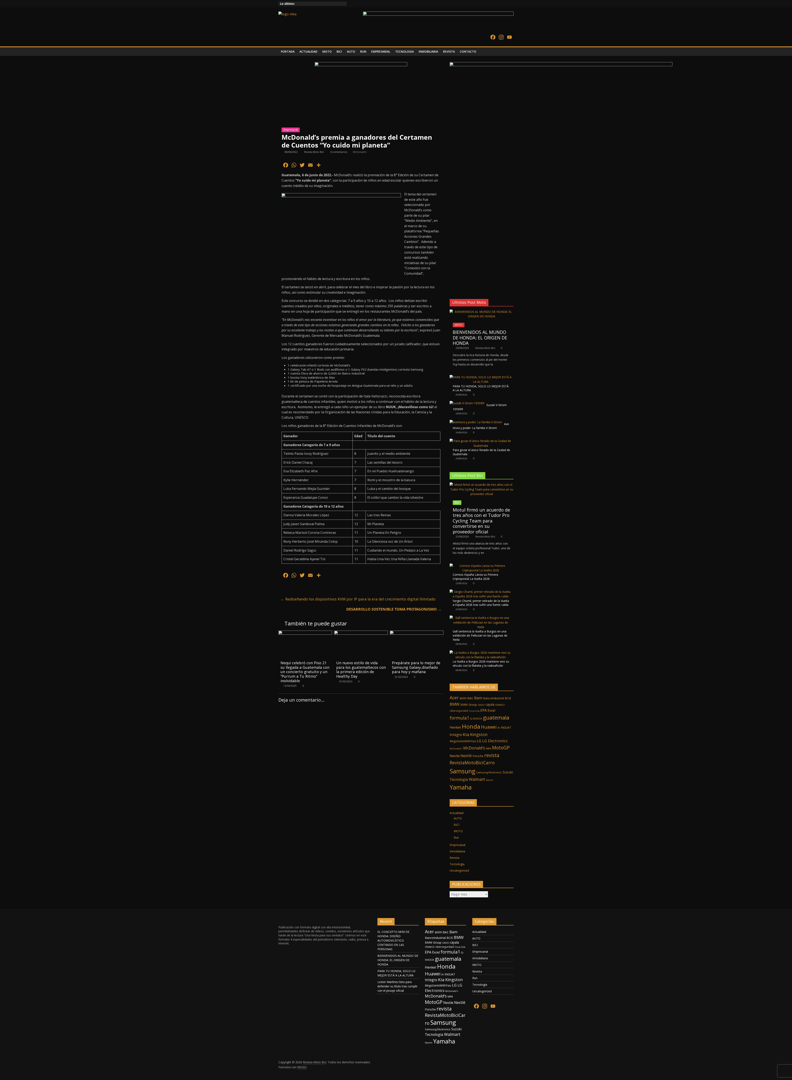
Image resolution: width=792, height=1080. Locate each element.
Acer (454, 698)
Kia (466, 734)
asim (463, 698)
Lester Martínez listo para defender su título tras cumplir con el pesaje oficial (397, 986)
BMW (455, 704)
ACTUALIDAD (308, 51)
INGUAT (506, 727)
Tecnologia (459, 779)
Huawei (489, 727)
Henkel (455, 727)
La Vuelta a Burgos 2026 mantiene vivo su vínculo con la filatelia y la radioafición (481, 663)
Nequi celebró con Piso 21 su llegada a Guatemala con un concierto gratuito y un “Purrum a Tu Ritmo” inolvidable (304, 671)
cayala (490, 704)
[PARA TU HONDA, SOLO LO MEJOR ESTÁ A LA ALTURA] (481, 377)
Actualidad (456, 813)
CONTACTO (468, 51)
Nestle (455, 756)
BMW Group (468, 705)
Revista (454, 858)
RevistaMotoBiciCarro (472, 763)
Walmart (477, 779)
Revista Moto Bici (314, 152)
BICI (339, 51)
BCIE (508, 698)
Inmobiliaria (457, 851)
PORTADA (288, 51)
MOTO (327, 51)
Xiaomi (489, 779)
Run (456, 837)
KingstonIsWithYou (463, 741)
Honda (471, 726)
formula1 (459, 718)
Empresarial (291, 129)
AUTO (351, 51)
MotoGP (501, 747)
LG (479, 740)
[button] (452, 285)
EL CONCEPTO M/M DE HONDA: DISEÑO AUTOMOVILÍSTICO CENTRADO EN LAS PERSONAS (393, 940)
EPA (483, 710)
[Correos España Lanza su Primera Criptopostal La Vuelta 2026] (481, 566)
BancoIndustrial (493, 698)
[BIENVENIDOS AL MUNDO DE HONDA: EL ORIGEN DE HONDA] (482, 312)
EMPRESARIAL (380, 51)
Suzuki (508, 772)
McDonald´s (456, 748)
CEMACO (500, 704)
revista (491, 755)
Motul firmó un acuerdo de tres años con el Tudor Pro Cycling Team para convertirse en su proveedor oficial (481, 521)
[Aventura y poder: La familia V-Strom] (476, 422)
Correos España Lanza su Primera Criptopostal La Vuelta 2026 (475, 577)
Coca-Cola (474, 710)
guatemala (496, 717)
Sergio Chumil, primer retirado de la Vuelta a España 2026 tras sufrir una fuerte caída (481, 603)
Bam (478, 697)
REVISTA (449, 51)
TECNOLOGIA (404, 51)
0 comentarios (338, 152)
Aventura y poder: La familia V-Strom (481, 426)
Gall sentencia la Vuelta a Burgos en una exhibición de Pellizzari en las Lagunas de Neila (480, 635)
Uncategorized (459, 870)
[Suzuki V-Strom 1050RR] (467, 403)
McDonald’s (360, 152)
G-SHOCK (476, 718)
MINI (488, 748)
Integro (456, 734)
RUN (363, 51)
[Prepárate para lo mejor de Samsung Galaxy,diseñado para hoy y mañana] (416, 633)
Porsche (478, 756)
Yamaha (461, 787)
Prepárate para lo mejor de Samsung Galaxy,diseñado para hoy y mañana (416, 667)
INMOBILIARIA (428, 51)
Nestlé (466, 755)
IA (498, 727)
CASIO (481, 704)
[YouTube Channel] (509, 37)
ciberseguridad (459, 711)
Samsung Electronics (489, 772)
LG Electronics (495, 740)
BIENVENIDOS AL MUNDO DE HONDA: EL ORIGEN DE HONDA (480, 337)
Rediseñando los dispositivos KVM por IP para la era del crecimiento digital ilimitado (357, 599)
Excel (491, 710)
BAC (470, 698)
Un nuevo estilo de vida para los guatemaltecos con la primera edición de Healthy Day (361, 669)
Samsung (462, 771)
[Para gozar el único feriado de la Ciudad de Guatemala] (481, 441)
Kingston (479, 734)
